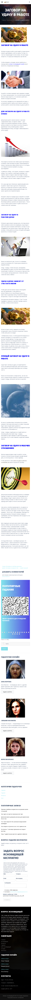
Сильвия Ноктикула (8, 720)
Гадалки (3, 793)
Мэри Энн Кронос (7, 759)
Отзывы (3, 948)
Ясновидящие (4, 941)
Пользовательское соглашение (15, 997)
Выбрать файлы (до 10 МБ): (10, 894)
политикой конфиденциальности (19, 891)
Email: (4, 878)
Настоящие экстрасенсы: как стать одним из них (13, 826)
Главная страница (6, 20)
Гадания (3, 790)
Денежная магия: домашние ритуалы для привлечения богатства (15, 817)
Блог (13, 20)
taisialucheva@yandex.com (11, 985)
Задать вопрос (7, 692)
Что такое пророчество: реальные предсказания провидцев (13, 822)
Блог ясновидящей (6, 947)
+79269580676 (10, 982)
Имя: (4, 874)
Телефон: (18, 874)
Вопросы (3, 795)
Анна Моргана (6, 682)
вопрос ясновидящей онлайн (16, 64)
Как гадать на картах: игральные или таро (12, 814)
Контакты (3, 950)
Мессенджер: (19, 878)
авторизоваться (5, 576)
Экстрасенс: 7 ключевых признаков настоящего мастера (13, 830)
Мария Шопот (5, 966)
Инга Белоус (4, 971)
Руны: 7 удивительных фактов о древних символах (14, 834)
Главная (3, 939)
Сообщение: (8, 883)
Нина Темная (5, 961)
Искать (4, 648)
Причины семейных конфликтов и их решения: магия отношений (14, 810)
